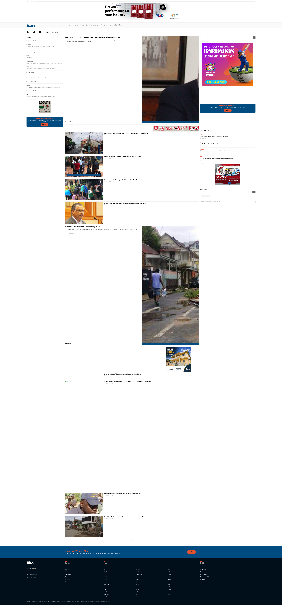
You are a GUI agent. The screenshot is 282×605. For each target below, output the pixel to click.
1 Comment (203, 145)
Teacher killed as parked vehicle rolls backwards (39, 78)
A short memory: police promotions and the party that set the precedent (44, 87)
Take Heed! (29, 57)
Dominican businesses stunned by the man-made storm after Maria (124, 517)
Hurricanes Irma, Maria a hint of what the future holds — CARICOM (126, 133)
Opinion (89, 25)
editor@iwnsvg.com (32, 577)
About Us (67, 569)
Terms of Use (68, 574)
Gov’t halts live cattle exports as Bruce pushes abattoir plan (41, 68)
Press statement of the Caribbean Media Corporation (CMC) (123, 374)
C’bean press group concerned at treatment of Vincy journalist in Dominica (127, 381)
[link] (31, 25)
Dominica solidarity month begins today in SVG (83, 226)
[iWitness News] (30, 562)
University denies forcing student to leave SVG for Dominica (123, 180)
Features (104, 25)
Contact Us (67, 579)
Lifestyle (96, 25)
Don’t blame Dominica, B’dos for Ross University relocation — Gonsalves (92, 37)
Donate (44, 124)
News (76, 25)
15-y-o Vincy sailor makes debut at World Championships (41, 96)
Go (253, 192)
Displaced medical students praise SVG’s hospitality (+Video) (122, 156)
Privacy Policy (68, 577)
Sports (82, 25)
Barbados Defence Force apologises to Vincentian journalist (122, 493)
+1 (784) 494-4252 (32, 574)
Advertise (67, 572)
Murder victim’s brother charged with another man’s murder (41, 46)
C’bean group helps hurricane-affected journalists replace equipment (125, 203)
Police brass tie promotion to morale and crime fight (39, 52)
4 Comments (203, 138)
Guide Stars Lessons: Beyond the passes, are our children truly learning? (44, 63)
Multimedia (113, 25)
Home (70, 25)
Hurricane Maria (68, 122)
